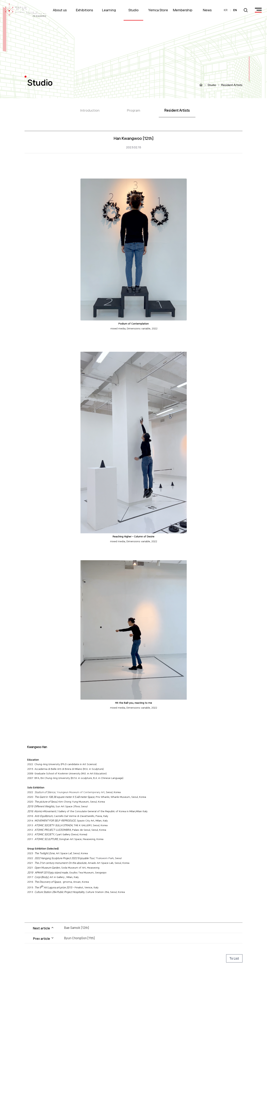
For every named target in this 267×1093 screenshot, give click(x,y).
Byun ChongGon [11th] (79, 938)
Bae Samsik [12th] (76, 927)
